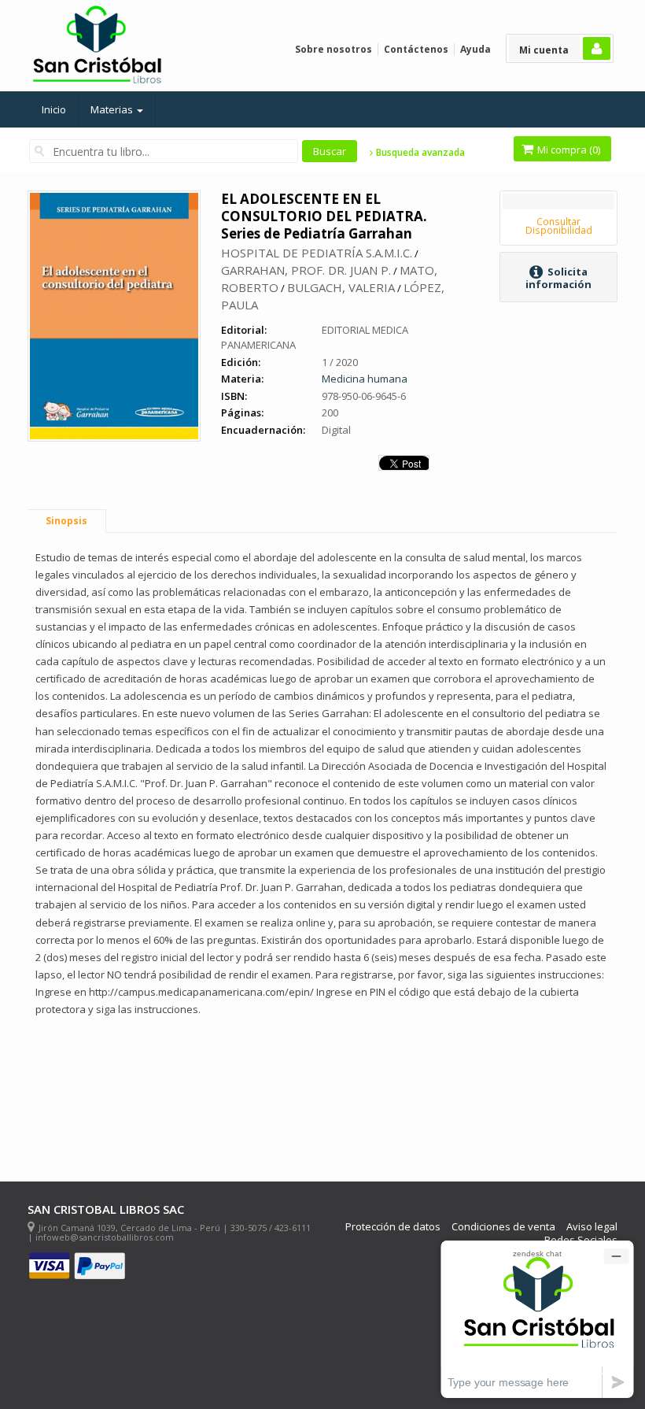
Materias (112, 109)
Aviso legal (591, 1226)
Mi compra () (567, 149)
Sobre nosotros (333, 49)
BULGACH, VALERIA (341, 287)
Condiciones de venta (503, 1226)
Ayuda (475, 49)
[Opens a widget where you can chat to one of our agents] (537, 1318)
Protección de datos (392, 1226)
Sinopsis (66, 520)
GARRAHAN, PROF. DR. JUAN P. (306, 270)
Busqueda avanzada (419, 152)
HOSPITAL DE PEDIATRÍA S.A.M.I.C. (316, 253)
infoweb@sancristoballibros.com (104, 1237)
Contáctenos (416, 49)
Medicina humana (364, 379)
